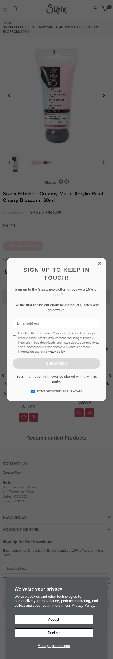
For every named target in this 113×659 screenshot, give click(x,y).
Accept (53, 619)
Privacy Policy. (83, 605)
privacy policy (55, 351)
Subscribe (56, 364)
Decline (54, 633)
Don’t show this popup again (59, 391)
